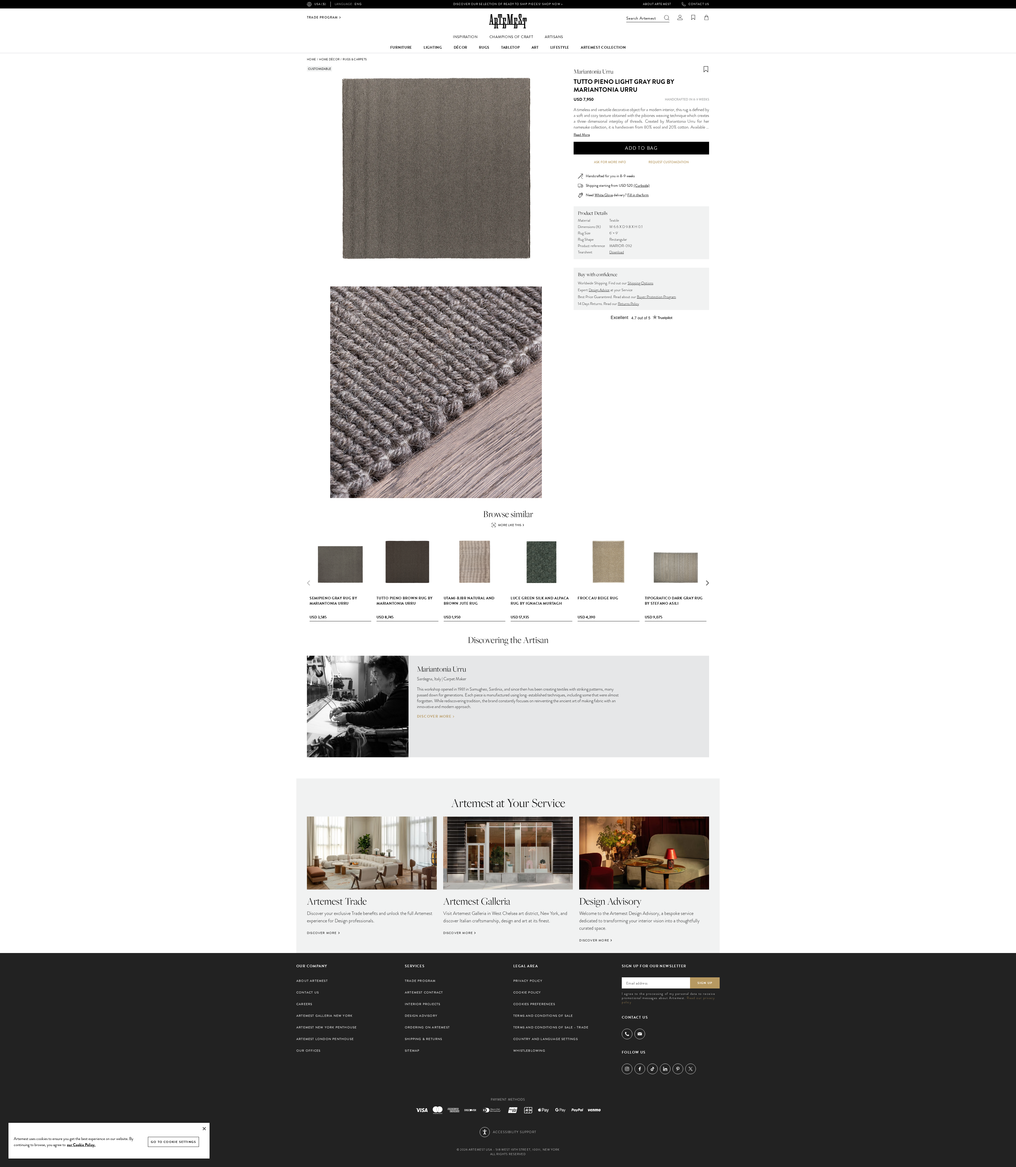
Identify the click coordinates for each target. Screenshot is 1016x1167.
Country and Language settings (545, 1039)
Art (535, 47)
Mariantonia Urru (593, 71)
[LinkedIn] (665, 1069)
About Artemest (657, 4)
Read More (582, 135)
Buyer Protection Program (656, 296)
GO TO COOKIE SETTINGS (173, 1141)
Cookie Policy (527, 992)
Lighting (433, 47)
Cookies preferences (534, 1004)
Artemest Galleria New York (324, 1015)
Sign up (704, 983)
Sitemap (412, 1050)
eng (348, 4)
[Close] (204, 1128)
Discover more (434, 716)
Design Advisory (421, 1015)
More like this (509, 525)
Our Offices (308, 1050)
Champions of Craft (511, 37)
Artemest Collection (603, 47)
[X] (691, 1069)
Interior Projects (422, 1004)
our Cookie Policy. (81, 1145)
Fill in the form (638, 195)
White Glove (604, 195)
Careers (304, 1004)
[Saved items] (693, 17)
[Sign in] (680, 17)
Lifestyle (559, 47)
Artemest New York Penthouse (326, 1027)
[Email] (640, 1033)
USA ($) (320, 4)
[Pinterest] (678, 1069)
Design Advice (599, 290)
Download (616, 252)
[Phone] (627, 1034)
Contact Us (698, 4)
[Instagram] (627, 1069)
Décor (461, 47)
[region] (109, 1140)
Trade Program (322, 17)
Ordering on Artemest (427, 1027)
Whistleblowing (529, 1050)
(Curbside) (642, 185)
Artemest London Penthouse (325, 1039)
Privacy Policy (527, 980)
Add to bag (641, 148)
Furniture (401, 47)
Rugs (484, 47)
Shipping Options (640, 283)
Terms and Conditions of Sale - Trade (550, 1027)
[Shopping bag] (706, 17)
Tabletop (510, 47)
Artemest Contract (424, 992)
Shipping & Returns (423, 1039)
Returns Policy (628, 303)
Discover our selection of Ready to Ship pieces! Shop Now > (508, 4)
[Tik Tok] (652, 1069)
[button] (707, 583)
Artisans (554, 37)
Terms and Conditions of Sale (543, 1015)
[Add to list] (706, 69)
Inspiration (465, 37)
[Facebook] (640, 1069)
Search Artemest (641, 18)
